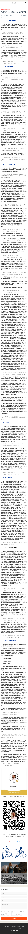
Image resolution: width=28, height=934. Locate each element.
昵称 (3, 893)
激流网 (24, 15)
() (10, 841)
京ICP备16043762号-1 (19, 926)
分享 (19, 841)
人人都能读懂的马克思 (6, 9)
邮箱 (3, 897)
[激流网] (14, 2)
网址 (3, 900)
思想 (4, 15)
